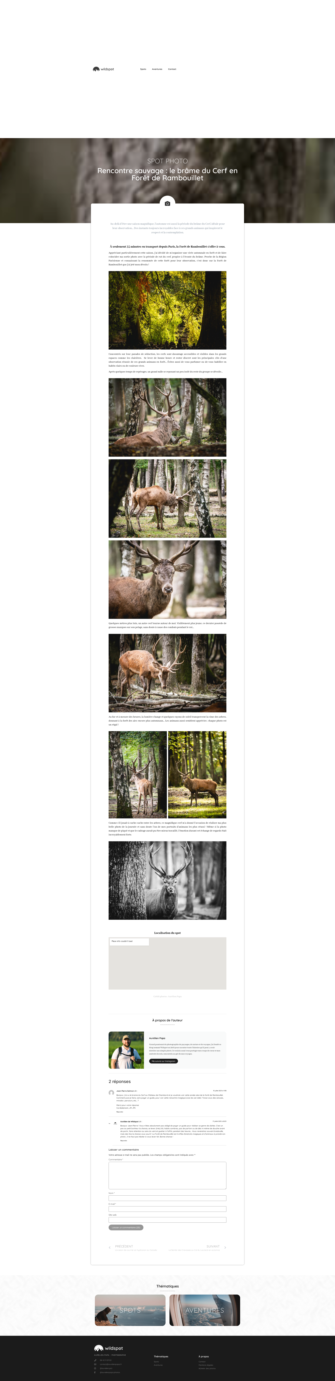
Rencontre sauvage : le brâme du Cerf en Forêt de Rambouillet (167, 174)
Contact (172, 69)
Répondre (119, 1112)
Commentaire (116, 1159)
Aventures (157, 69)
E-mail (112, 1204)
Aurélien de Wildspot (129, 1121)
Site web (113, 1215)
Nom (112, 1193)
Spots (143, 69)
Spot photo (167, 161)
